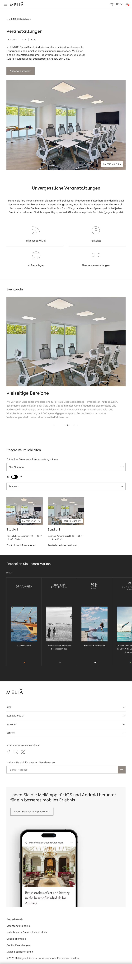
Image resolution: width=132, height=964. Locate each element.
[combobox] (120, 4)
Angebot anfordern (20, 70)
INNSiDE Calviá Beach (21, 19)
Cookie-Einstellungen (18, 945)
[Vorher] (56, 425)
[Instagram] (16, 752)
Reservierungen (15, 716)
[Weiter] (76, 425)
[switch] (14, 477)
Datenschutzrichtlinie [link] (18, 925)
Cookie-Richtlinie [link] (16, 938)
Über (8, 707)
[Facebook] (8, 752)
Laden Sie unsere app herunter (31, 811)
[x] (23, 752)
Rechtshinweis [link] (14, 919)
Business (11, 724)
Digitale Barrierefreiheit (19, 951)
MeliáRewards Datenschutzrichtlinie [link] (26, 932)
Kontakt (10, 733)
